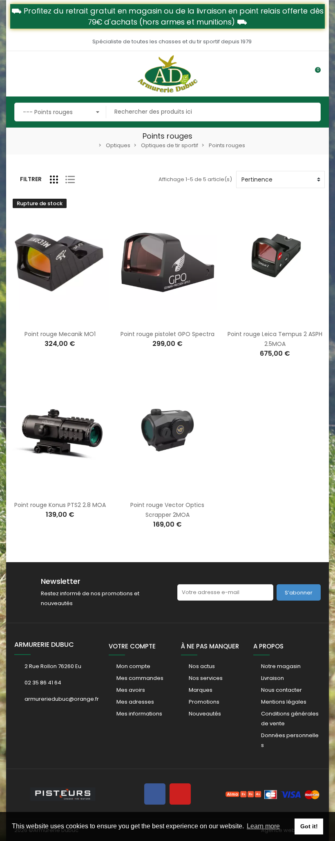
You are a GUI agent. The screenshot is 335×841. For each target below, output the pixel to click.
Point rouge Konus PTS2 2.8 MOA (60, 505)
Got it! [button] (309, 826)
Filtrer (31, 179)
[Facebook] (154, 794)
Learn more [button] (263, 826)
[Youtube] (180, 794)
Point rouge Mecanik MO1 (60, 334)
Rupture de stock (51, 320)
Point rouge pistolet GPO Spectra (167, 334)
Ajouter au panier (159, 320)
